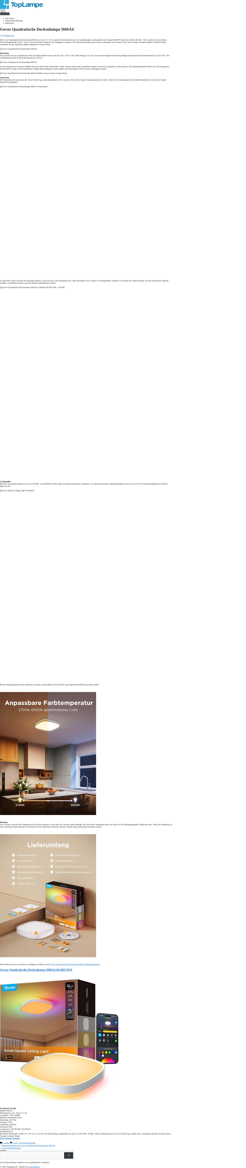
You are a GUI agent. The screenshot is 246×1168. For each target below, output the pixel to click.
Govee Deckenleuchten (11, 1148)
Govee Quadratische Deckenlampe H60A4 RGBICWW (36, 969)
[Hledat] (68, 1155)
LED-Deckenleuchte (27, 1143)
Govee (15, 1143)
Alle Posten (9, 18)
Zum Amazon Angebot (10, 1138)
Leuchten (6, 1143)
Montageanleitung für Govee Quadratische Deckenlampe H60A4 (28, 1145)
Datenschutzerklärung (14, 21)
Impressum (9, 23)
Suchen (3, 1150)
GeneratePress (34, 1167)
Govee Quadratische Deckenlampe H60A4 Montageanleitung (75, 964)
